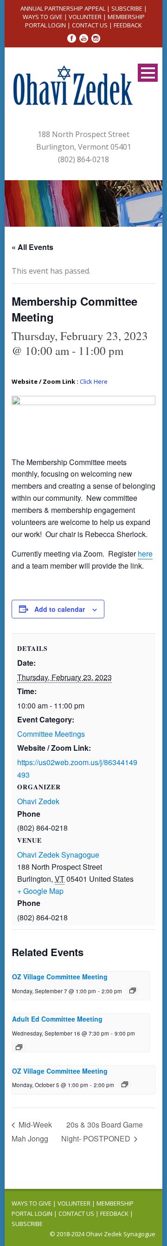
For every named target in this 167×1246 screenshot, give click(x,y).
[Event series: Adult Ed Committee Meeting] (19, 1047)
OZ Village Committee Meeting (60, 976)
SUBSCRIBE (126, 8)
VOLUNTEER (85, 17)
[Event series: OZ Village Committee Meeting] (132, 990)
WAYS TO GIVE (43, 17)
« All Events (32, 247)
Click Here (94, 381)
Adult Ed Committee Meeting (57, 1018)
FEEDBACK (128, 25)
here (145, 553)
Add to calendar (59, 609)
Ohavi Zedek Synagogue (58, 854)
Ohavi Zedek (38, 801)
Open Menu (148, 73)
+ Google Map (40, 890)
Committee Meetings (51, 733)
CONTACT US (90, 25)
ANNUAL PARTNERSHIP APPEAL (62, 8)
